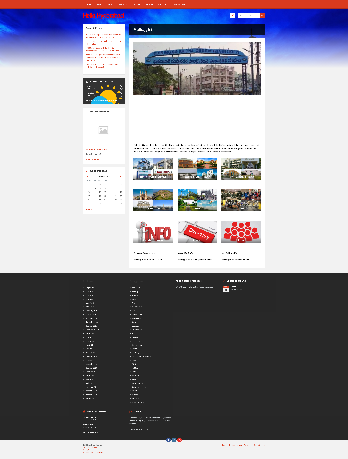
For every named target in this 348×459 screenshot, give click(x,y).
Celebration (137, 314)
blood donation (138, 307)
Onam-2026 (235, 286)
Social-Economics (139, 387)
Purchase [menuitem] (248, 445)
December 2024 (92, 364)
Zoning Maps (88, 424)
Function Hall (137, 341)
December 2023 (92, 390)
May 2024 (89, 379)
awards (135, 299)
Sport (134, 390)
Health (134, 349)
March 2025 (90, 352)
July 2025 (89, 337)
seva (134, 379)
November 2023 (92, 394)
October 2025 (91, 326)
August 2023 (91, 398)
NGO (134, 364)
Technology (137, 398)
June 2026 (90, 295)
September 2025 (92, 329)
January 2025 (91, 360)
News (134, 360)
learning (135, 352)
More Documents (90, 432)
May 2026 (89, 299)
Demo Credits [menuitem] (259, 445)
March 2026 (90, 307)
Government (137, 345)
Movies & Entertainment (142, 356)
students (135, 394)
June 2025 (90, 341)
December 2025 (92, 318)
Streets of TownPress (96, 149)
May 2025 (89, 345)
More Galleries (92, 159)
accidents (136, 287)
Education (136, 326)
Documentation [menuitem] (235, 445)
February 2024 (91, 387)
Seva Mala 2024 (138, 383)
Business (135, 310)
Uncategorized (138, 402)
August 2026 (91, 287)
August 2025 (91, 333)
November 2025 (92, 322)
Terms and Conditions (90, 447)
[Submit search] (262, 15)
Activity (135, 291)
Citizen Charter (90, 417)
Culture (135, 322)
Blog (134, 303)
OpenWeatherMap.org (108, 100)
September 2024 (92, 371)
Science (135, 375)
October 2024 (91, 368)
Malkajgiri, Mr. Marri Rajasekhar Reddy (195, 259)
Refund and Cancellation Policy (94, 452)
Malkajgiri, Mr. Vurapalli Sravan (147, 259)
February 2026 (91, 310)
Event (134, 333)
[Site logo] (103, 18)
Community (136, 318)
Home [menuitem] (224, 445)
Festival (135, 337)
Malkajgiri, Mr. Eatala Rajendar (235, 259)
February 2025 (91, 356)
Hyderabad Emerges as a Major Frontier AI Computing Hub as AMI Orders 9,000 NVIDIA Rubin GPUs (103, 57)
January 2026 (91, 314)
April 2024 (90, 383)
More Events (91, 210)
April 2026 (90, 303)
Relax (134, 371)
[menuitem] (89, 4)
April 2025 (90, 349)
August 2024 (91, 375)
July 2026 (89, 291)
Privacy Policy (87, 450)
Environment (137, 329)
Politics (135, 368)
